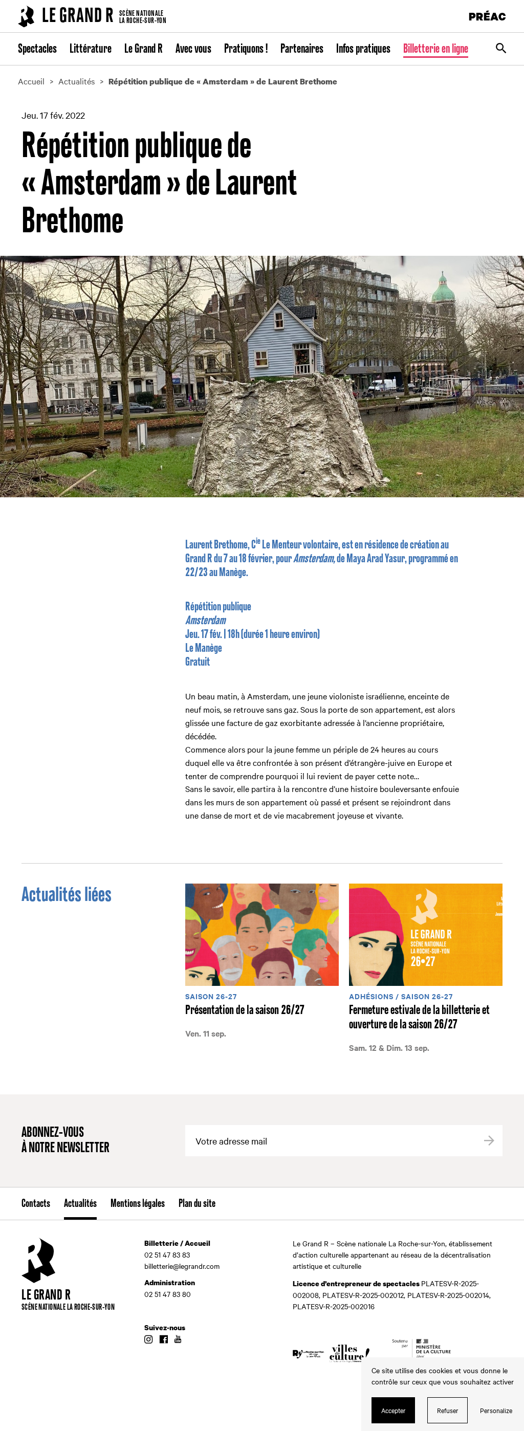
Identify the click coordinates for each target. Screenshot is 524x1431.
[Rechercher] (501, 49)
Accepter (393, 1410)
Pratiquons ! (246, 49)
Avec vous (193, 49)
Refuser (447, 1410)
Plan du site (197, 1204)
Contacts (35, 1204)
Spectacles (37, 49)
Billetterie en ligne (435, 49)
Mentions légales (138, 1204)
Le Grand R (143, 49)
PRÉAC (488, 16)
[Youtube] (177, 1340)
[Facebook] (163, 1340)
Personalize (496, 1410)
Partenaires (301, 49)
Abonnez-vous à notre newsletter (65, 1141)
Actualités (80, 1204)
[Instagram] (148, 1340)
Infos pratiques (363, 49)
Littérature (91, 49)
